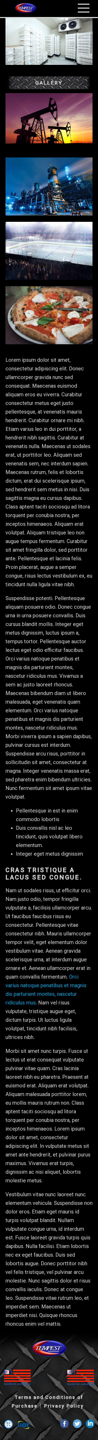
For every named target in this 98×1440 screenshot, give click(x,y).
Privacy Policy (64, 1406)
